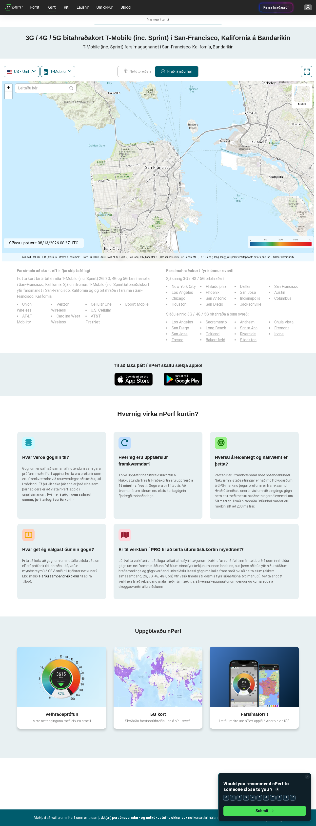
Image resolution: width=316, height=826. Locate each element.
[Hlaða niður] (133, 379)
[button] (8, 87)
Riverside (248, 334)
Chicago (178, 298)
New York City (184, 286)
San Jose (248, 292)
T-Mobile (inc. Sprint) (107, 284)
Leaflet (26, 257)
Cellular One (101, 304)
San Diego (214, 304)
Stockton (248, 340)
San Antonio (216, 298)
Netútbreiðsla (140, 71)
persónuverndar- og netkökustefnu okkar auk (150, 818)
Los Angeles (182, 292)
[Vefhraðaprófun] (61, 677)
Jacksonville (250, 304)
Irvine (279, 334)
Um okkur (105, 7)
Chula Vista (284, 322)
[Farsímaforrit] (254, 676)
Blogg (125, 7)
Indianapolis (250, 298)
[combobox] (22, 71)
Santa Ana (248, 328)
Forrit (35, 7)
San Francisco (286, 286)
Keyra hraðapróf (276, 7)
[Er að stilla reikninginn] (306, 7)
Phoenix (212, 292)
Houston (179, 304)
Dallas (245, 286)
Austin (279, 292)
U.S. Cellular (101, 310)
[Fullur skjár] (306, 71)
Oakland (212, 334)
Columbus (282, 298)
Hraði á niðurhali (179, 71)
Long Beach (216, 328)
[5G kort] (158, 676)
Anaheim (247, 322)
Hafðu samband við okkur (59, 576)
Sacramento (216, 322)
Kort (51, 7)
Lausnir (83, 7)
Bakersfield (215, 340)
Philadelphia (216, 286)
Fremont (281, 328)
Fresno (177, 340)
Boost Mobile (137, 304)
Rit (66, 7)
